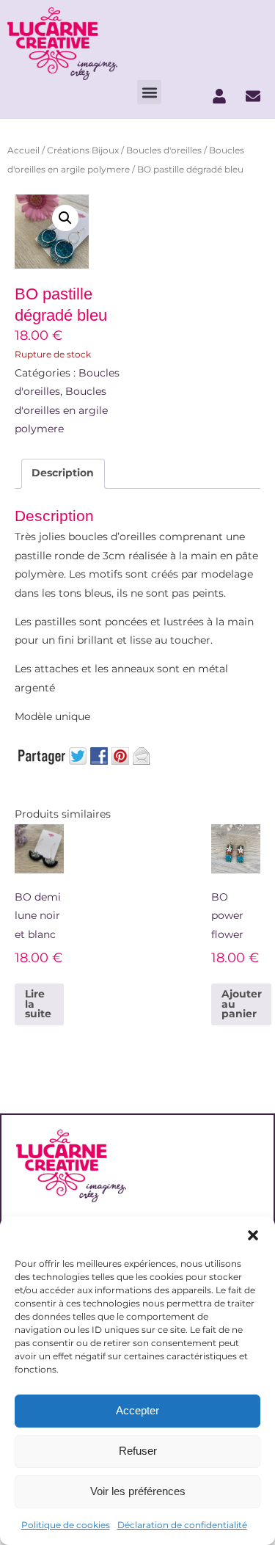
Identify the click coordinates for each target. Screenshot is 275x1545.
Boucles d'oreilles (164, 150)
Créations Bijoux (83, 150)
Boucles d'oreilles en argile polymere (61, 410)
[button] (253, 1235)
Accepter (137, 1410)
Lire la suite (38, 1003)
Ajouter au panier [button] (241, 1003)
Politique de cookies (65, 1524)
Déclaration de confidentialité (182, 1524)
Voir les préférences (138, 1491)
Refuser (138, 1450)
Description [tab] (63, 473)
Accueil (23, 150)
